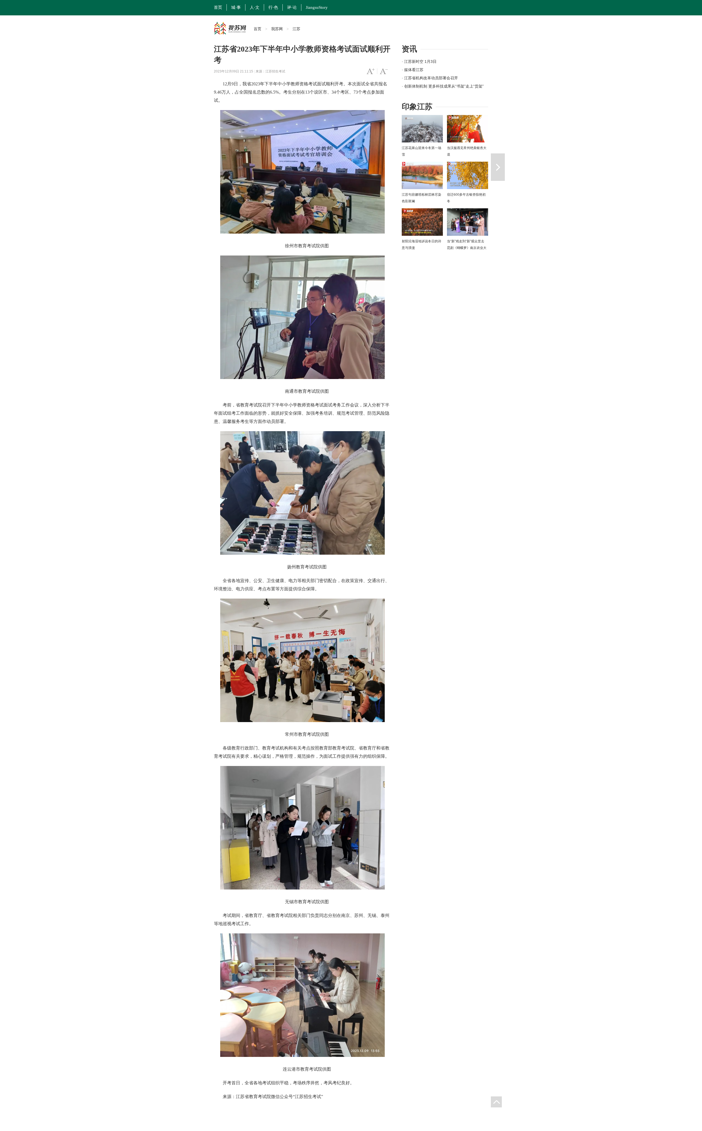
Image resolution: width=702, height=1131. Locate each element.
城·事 (236, 7)
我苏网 (277, 29)
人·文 (254, 7)
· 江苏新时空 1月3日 (419, 61)
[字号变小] (384, 71)
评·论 (292, 7)
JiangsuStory (317, 7)
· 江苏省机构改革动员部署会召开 (430, 78)
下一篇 (498, 167)
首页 (218, 7)
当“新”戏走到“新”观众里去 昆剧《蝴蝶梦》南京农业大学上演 (466, 247)
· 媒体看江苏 (412, 70)
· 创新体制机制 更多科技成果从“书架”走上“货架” (443, 86)
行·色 (273, 7)
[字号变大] (371, 71)
